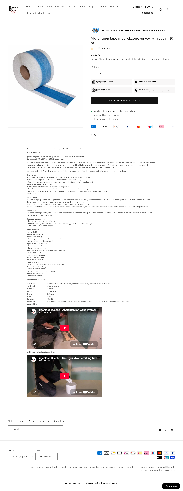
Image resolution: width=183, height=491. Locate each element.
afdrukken (131, 467)
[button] (160, 9)
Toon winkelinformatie (106, 119)
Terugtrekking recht (166, 467)
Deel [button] (96, 135)
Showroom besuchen (109, 483)
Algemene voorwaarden (151, 470)
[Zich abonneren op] (59, 429)
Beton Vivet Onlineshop (49, 467)
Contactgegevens (146, 467)
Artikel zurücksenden (91, 483)
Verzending (118, 59)
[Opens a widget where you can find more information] (171, 486)
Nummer (95, 66)
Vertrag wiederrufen (73, 483)
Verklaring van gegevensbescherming (106, 467)
